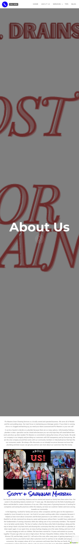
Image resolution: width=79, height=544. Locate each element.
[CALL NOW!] (5, 4)
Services (57, 4)
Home (35, 4)
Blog (73, 4)
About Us (45, 4)
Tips (66, 4)
